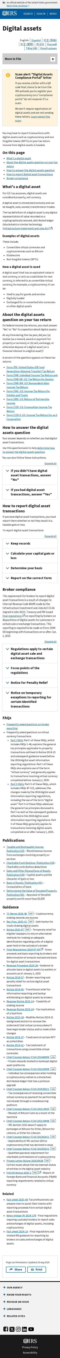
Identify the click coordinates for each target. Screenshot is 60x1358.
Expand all (50, 463)
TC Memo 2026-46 (19, 913)
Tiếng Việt (32, 48)
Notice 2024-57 (15, 977)
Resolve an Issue (18, 1302)
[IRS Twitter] (12, 1328)
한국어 (40, 44)
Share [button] (18, 1269)
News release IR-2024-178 (21, 1215)
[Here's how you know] (30, 4)
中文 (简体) (50, 40)
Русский (52, 44)
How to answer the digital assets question (30, 170)
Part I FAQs (16, 740)
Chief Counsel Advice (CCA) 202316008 (30, 1069)
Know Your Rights (19, 1294)
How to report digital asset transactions (29, 174)
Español (36, 40)
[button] (41, 13)
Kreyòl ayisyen (48, 48)
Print (39, 1269)
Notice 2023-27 (15, 1037)
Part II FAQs (17, 784)
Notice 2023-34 (15, 1017)
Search (28, 13)
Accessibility (30, 1352)
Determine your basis (26, 568)
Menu (53, 13)
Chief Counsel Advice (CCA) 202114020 (30, 1109)
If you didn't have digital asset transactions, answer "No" (31, 475)
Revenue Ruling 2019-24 (20, 1009)
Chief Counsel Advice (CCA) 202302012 (30, 1149)
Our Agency (14, 1287)
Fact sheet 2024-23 (17, 1231)
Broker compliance (17, 178)
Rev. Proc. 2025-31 (19, 921)
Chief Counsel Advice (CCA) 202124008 (30, 1121)
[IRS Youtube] (31, 1328)
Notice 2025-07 (17, 929)
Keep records (20, 543)
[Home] (9, 13)
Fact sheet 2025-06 (17, 1199)
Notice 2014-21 (15, 1045)
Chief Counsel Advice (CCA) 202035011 (30, 1089)
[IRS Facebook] (5, 1328)
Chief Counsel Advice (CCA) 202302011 (30, 1137)
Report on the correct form (31, 578)
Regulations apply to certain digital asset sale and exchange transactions (32, 653)
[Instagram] (18, 1328)
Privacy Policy (30, 1347)
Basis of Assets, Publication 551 (24, 883)
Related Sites (16, 1316)
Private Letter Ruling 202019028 (27, 1161)
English (24, 40)
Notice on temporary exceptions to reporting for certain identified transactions (31, 700)
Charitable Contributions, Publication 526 (30, 863)
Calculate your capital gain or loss (32, 555)
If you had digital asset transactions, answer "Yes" (31, 492)
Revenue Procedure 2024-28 (22, 965)
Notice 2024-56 (15, 989)
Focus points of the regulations (25, 670)
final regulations (12, 616)
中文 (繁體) (27, 44)
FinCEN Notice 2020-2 (21, 1172)
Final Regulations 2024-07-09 (23, 949)
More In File (13, 59)
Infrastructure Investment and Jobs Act (26, 228)
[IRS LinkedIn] (24, 1328)
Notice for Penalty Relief (29, 682)
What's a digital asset (18, 158)
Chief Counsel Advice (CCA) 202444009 (30, 1057)
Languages (14, 1309)
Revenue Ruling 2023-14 (20, 1001)
